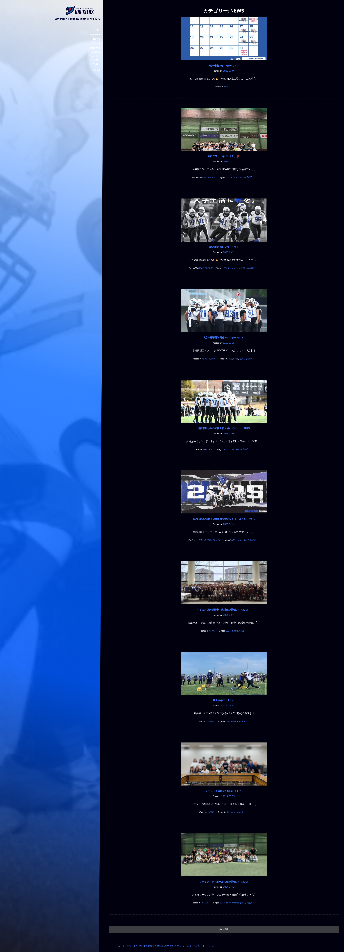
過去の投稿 (223, 929)
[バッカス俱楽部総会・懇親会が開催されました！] (224, 606)
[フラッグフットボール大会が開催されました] (224, 878)
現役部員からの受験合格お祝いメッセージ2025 (224, 428)
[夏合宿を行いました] (224, 696)
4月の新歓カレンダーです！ (223, 247)
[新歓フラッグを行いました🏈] (224, 152)
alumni (235, 631)
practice (241, 721)
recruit (236, 177)
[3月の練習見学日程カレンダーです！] (224, 334)
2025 (229, 177)
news (232, 268)
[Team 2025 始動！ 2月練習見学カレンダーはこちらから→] (224, 515)
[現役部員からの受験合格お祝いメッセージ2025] (224, 424)
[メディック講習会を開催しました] (224, 787)
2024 (227, 721)
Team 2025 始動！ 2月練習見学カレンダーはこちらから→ (223, 519)
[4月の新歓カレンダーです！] (224, 243)
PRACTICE (94, 56)
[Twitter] (94, 70)
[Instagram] (99, 70)
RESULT (96, 43)
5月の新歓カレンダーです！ (223, 65)
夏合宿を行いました (223, 700)
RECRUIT (95, 34)
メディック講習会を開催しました (223, 791)
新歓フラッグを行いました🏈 (224, 156)
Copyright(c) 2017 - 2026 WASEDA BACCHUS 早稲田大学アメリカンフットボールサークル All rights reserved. (165, 946)
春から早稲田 (246, 177)
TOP (98, 30)
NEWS (97, 39)
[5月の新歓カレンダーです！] (224, 62)
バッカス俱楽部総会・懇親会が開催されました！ (223, 609)
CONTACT (95, 47)
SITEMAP (94, 64)
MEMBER (94, 60)
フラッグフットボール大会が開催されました (223, 881)
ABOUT (96, 52)
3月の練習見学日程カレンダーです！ (224, 337)
